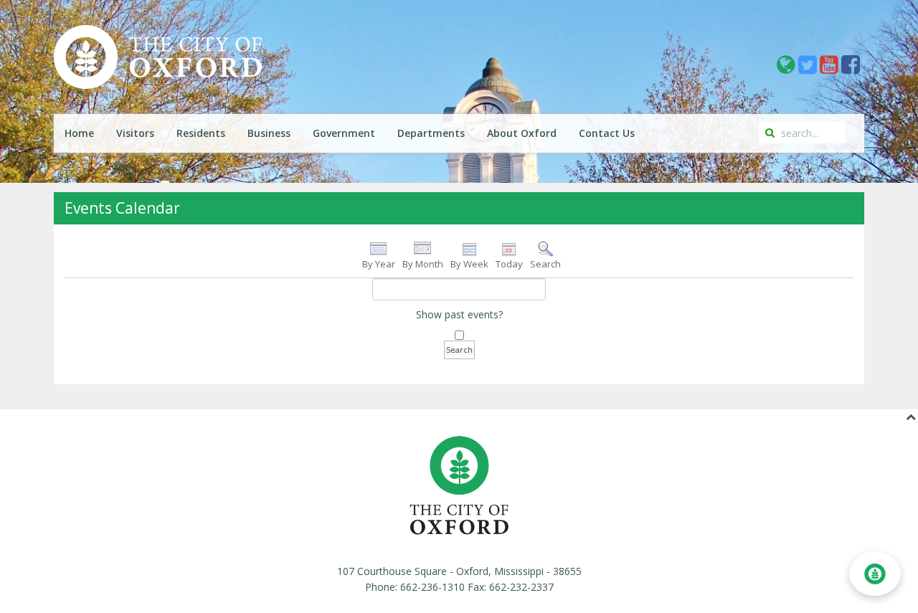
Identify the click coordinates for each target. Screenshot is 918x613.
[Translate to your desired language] (787, 68)
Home (79, 133)
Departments (431, 133)
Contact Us (607, 133)
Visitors (135, 133)
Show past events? (459, 314)
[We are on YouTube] (830, 68)
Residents (200, 133)
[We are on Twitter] (809, 68)
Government (344, 133)
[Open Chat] (875, 573)
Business (268, 133)
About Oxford (522, 133)
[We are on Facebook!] (850, 68)
